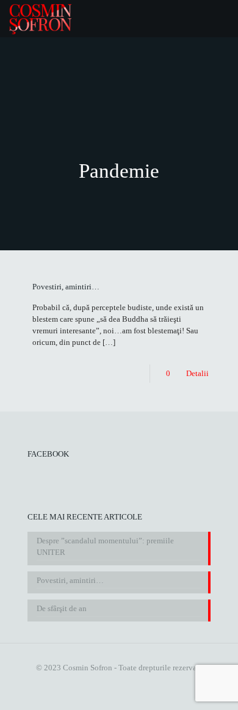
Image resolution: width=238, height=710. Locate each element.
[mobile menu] (221, 18)
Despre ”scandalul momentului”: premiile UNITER (105, 546)
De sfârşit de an (62, 608)
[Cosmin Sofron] (40, 18)
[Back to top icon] (222, 692)
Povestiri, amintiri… (65, 286)
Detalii (197, 373)
